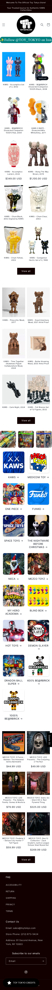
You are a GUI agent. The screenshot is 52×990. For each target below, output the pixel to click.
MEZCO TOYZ (36, 578)
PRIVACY (10, 904)
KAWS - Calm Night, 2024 (13, 407)
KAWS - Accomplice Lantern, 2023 (13, 173)
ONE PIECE (12, 509)
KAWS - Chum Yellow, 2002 (13, 259)
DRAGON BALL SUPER (13, 682)
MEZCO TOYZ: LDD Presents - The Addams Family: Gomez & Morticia (13, 800)
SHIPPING (11, 898)
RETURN (10, 891)
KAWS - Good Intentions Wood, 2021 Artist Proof (38, 321)
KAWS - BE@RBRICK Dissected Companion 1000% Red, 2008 (13, 130)
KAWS (12, 477)
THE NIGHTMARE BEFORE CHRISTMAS (38, 544)
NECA (11, 578)
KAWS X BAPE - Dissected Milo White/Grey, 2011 (38, 130)
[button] (3, 25)
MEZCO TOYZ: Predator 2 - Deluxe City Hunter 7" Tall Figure (13, 840)
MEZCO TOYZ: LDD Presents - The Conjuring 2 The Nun (38, 759)
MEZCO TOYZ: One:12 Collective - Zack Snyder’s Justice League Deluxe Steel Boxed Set (38, 841)
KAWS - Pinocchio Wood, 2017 (14, 321)
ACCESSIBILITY (14, 885)
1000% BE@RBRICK (12, 717)
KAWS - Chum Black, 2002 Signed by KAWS (14, 217)
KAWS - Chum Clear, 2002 (38, 217)
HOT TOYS (11, 645)
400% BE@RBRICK (38, 680)
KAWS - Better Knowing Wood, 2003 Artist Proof (38, 362)
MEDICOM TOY (37, 477)
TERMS (9, 911)
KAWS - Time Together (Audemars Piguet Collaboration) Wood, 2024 (14, 364)
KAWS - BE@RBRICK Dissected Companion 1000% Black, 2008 (38, 86)
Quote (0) (49, 740)
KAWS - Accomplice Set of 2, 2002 (13, 85)
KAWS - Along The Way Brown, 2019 (38, 173)
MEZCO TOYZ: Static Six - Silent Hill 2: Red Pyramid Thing (38, 800)
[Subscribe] (43, 961)
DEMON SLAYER (38, 645)
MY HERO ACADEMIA (12, 612)
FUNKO (36, 509)
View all (26, 271)
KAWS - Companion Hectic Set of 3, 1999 (38, 259)
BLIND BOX (36, 610)
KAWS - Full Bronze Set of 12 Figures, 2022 (38, 408)
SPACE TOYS (12, 540)
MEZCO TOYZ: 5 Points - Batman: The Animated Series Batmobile (14, 759)
